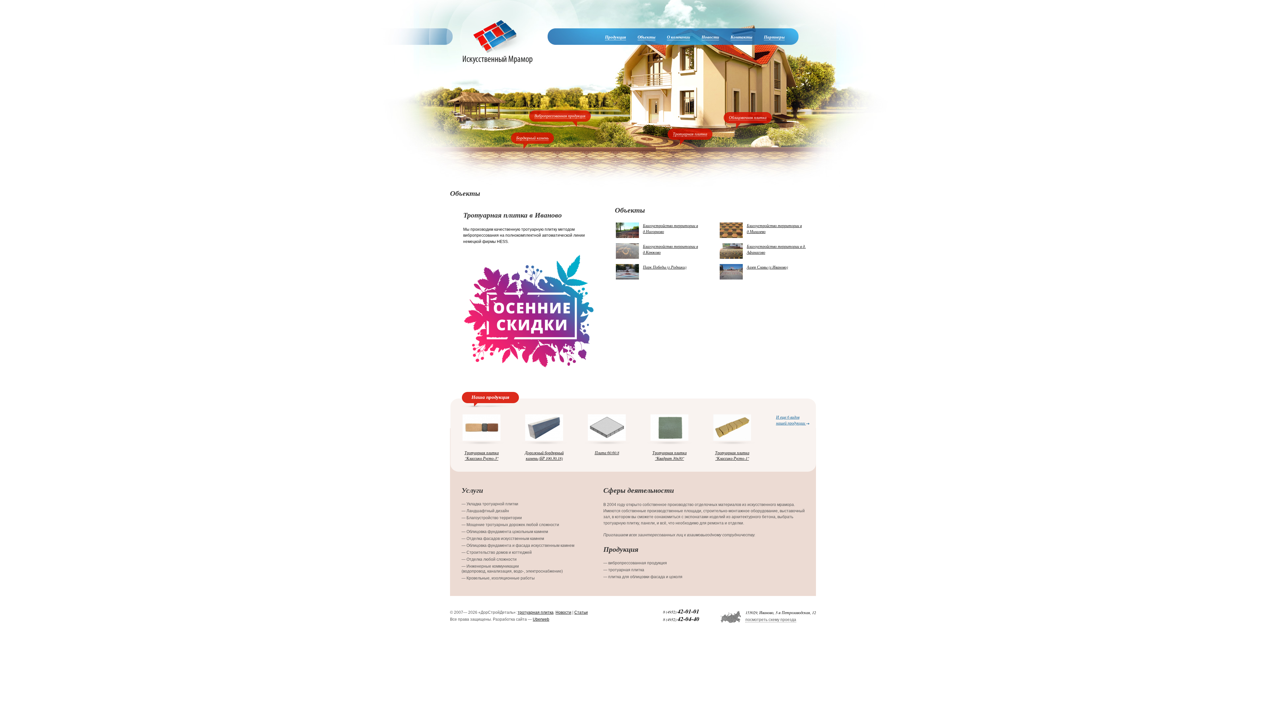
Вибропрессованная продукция (560, 115)
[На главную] (497, 41)
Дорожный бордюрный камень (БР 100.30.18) (544, 455)
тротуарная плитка (536, 612)
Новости (710, 37)
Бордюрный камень (532, 137)
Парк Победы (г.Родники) (664, 267)
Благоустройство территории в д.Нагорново (670, 228)
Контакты (741, 37)
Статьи (581, 612)
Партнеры (774, 37)
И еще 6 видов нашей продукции (791, 419)
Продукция (615, 37)
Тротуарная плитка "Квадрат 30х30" (669, 455)
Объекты (646, 37)
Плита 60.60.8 (607, 452)
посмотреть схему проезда (770, 619)
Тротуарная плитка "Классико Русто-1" (732, 455)
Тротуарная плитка (690, 133)
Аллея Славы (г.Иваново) (767, 267)
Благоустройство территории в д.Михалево (774, 228)
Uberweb (541, 619)
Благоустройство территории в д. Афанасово (776, 249)
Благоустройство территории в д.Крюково (670, 249)
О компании (678, 37)
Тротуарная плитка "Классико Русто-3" (482, 455)
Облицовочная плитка (748, 117)
